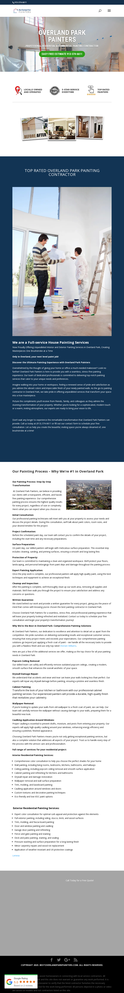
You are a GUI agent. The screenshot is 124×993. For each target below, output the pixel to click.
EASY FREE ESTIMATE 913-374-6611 (62, 54)
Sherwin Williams (68, 645)
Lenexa (16, 855)
